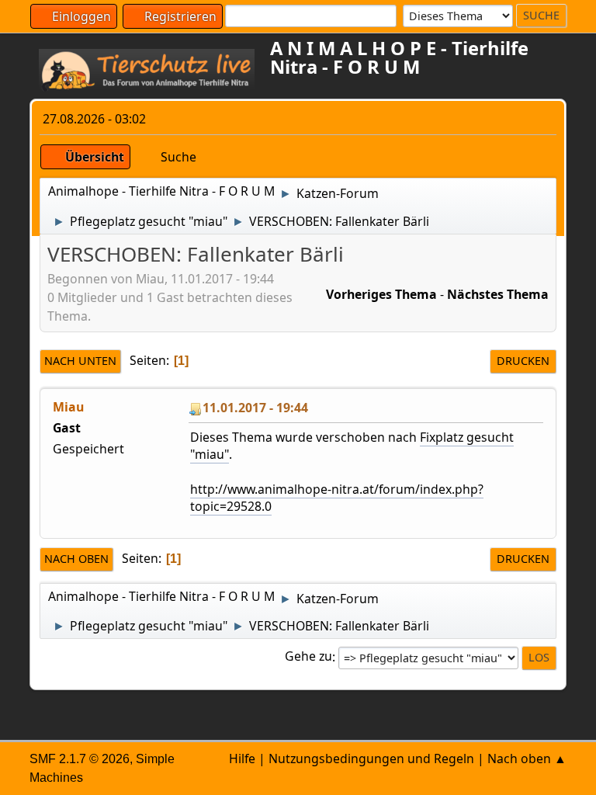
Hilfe (242, 758)
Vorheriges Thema (381, 294)
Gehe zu (308, 656)
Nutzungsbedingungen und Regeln (371, 758)
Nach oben (76, 558)
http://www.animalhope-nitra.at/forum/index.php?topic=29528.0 (336, 498)
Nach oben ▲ (527, 758)
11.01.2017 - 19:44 (255, 407)
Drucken (523, 360)
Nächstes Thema (498, 294)
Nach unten (80, 360)
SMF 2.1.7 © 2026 (79, 758)
